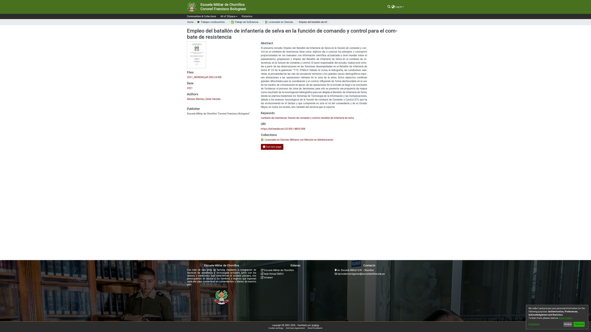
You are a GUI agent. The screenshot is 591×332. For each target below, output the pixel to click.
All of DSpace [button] (227, 16)
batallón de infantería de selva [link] (337, 117)
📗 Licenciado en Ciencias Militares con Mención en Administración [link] (280, 22)
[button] (389, 7)
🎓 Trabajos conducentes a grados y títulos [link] (212, 22)
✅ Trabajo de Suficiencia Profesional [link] (246, 22)
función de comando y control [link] (304, 117)
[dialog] (557, 317)
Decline (567, 324)
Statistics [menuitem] (247, 16)
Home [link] (190, 22)
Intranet (268, 277)
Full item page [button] (273, 146)
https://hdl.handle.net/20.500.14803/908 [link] (283, 128)
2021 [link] (190, 88)
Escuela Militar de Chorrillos (278, 270)
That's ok (579, 324)
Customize (534, 324)
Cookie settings (276, 328)
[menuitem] (228, 16)
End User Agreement (295, 328)
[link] (204, 77)
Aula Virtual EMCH (273, 273)
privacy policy (565, 318)
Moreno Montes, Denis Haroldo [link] (204, 99)
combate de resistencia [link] (274, 117)
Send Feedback (315, 328)
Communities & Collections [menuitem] (201, 16)
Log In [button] (399, 6)
